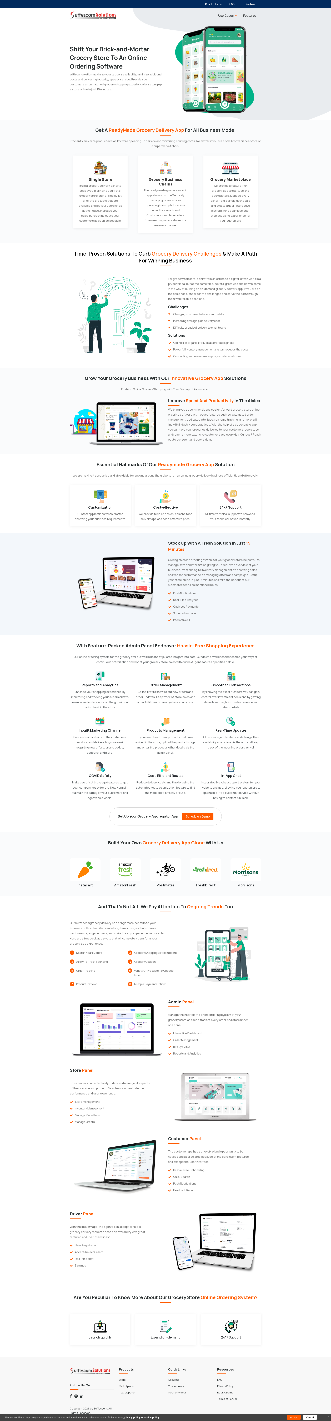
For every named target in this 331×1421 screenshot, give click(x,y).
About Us (173, 1380)
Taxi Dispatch (127, 1392)
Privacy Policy (225, 1386)
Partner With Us (177, 1392)
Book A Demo (225, 1392)
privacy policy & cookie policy (141, 1417)
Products (211, 4)
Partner (250, 4)
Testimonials (176, 1386)
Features (249, 15)
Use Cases (226, 15)
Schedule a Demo (198, 816)
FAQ (231, 4)
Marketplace (126, 1386)
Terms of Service (227, 1399)
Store (122, 1380)
